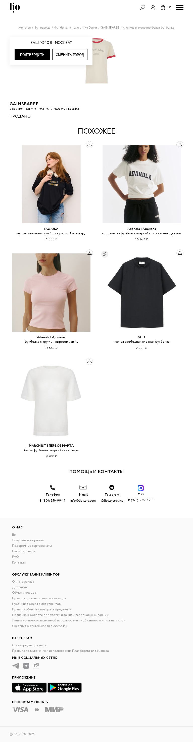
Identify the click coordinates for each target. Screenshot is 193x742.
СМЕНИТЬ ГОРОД (70, 55)
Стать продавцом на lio (29, 645)
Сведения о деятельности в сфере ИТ (40, 626)
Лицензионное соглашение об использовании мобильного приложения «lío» (68, 620)
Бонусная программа (28, 540)
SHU (141, 337)
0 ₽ (169, 7)
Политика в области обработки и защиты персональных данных (60, 615)
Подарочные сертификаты (32, 545)
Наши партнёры (23, 551)
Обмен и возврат (25, 592)
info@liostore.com (83, 497)
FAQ (15, 556)
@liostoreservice (112, 497)
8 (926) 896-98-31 (141, 497)
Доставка (19, 587)
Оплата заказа (23, 581)
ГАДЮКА (51, 229)
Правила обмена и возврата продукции (41, 609)
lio (14, 534)
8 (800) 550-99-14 (52, 497)
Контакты (19, 562)
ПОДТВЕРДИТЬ (32, 55)
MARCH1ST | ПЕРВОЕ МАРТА (51, 445)
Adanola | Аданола (141, 229)
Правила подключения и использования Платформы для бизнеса (60, 650)
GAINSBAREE (24, 104)
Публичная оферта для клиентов (36, 604)
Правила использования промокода (39, 598)
